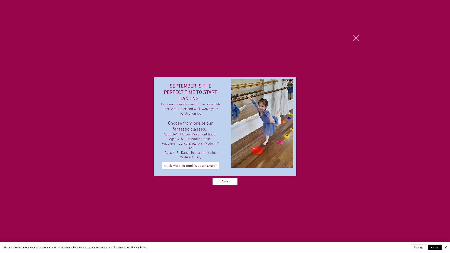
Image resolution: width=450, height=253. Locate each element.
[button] (356, 38)
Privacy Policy (139, 247)
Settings (418, 247)
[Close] (446, 247)
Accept (435, 247)
